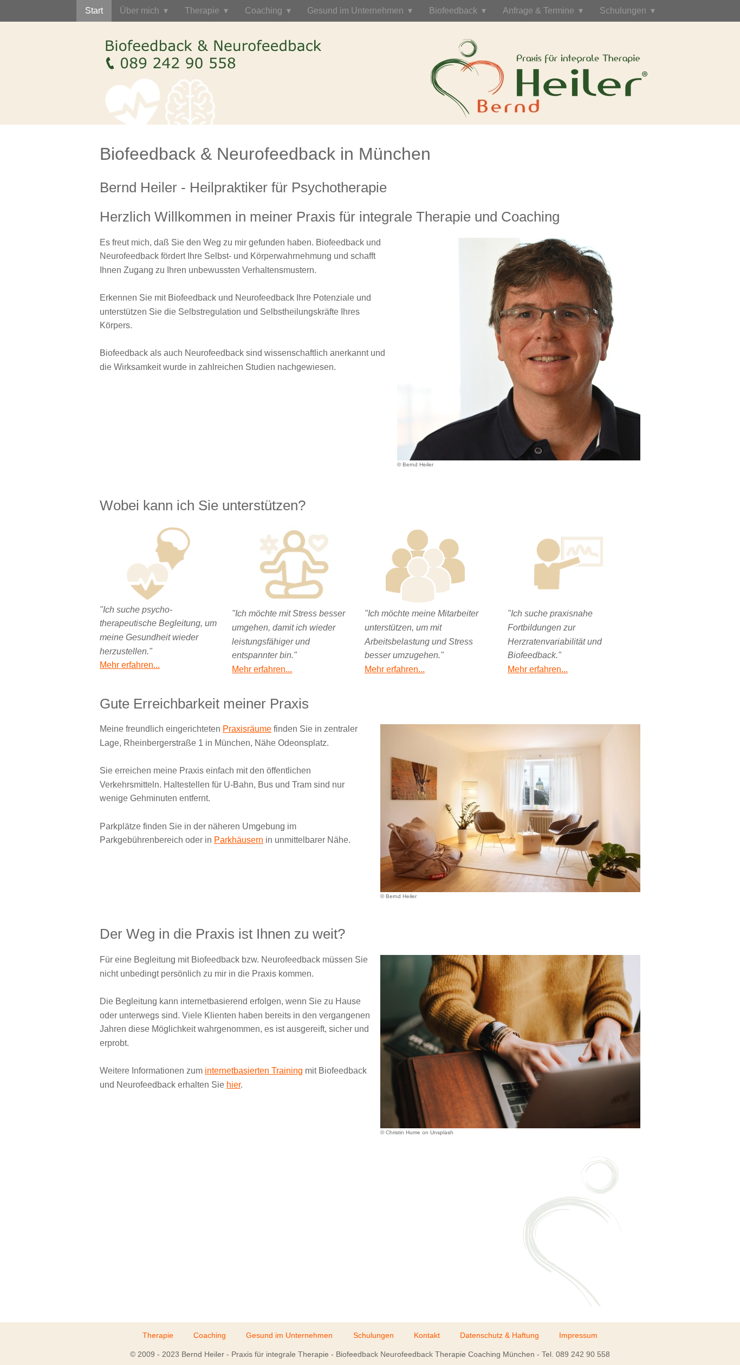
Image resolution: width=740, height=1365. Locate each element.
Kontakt (427, 1335)
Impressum (578, 1335)
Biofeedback (453, 10)
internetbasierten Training (254, 1070)
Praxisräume (247, 728)
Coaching (263, 10)
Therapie (202, 10)
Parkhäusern (238, 839)
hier (233, 1084)
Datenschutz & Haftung (499, 1335)
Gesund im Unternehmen (355, 10)
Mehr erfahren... (130, 665)
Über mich (139, 10)
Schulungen (623, 10)
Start (94, 10)
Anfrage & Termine (538, 10)
